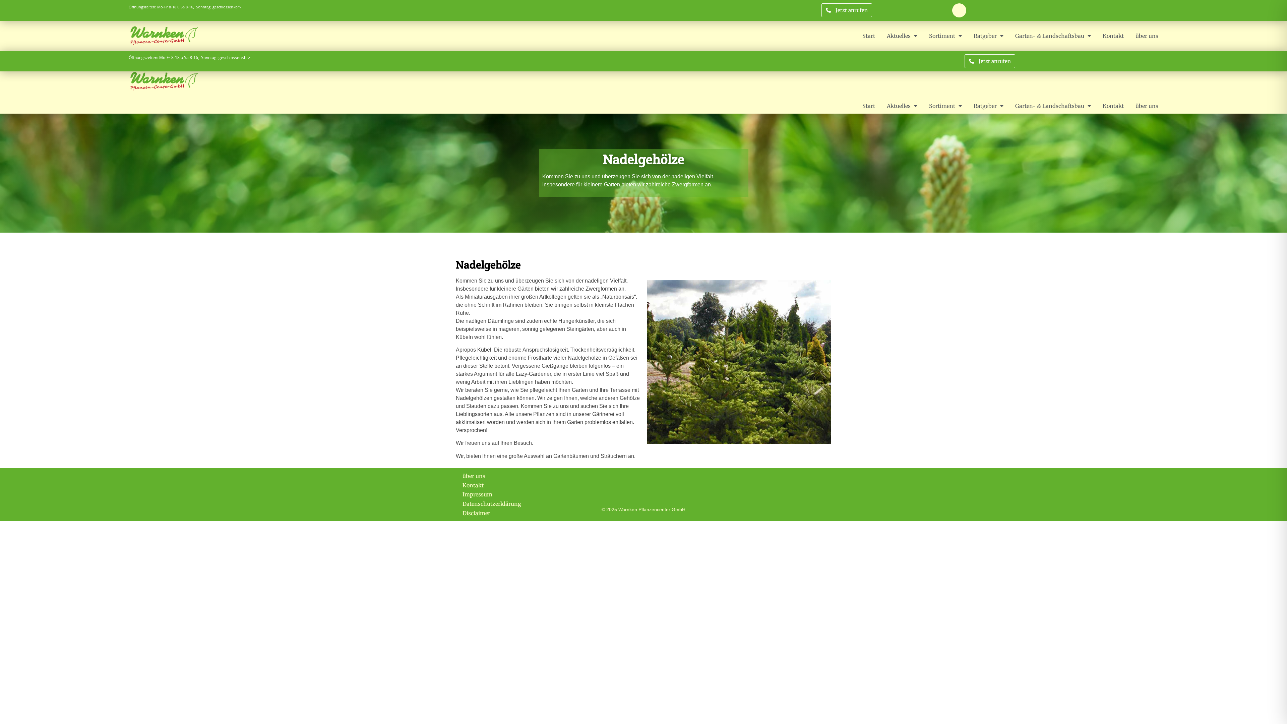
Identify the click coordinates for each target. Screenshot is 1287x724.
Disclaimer (476, 513)
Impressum (477, 494)
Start (868, 36)
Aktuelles (899, 36)
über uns (1147, 36)
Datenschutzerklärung (492, 503)
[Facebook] (959, 10)
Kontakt (1113, 36)
